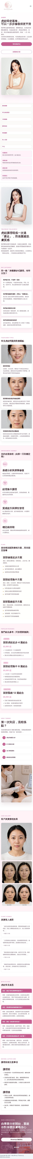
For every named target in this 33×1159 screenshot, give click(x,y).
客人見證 (4, 139)
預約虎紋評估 (16, 44)
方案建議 (4, 119)
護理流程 (4, 126)
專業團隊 (4, 133)
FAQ (3, 146)
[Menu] (30, 6)
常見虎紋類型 (5, 112)
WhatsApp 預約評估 (16, 1139)
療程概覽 (4, 105)
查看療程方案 (16, 52)
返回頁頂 (16, 1147)
